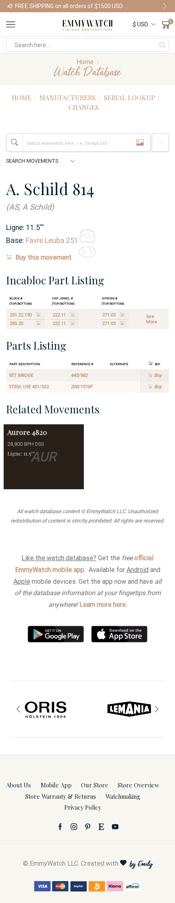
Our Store (94, 785)
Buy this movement (43, 257)
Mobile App (56, 785)
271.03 (109, 315)
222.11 (59, 315)
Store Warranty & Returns (60, 796)
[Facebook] (60, 826)
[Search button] (162, 45)
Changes (83, 107)
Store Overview (138, 785)
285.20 (16, 323)
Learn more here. (103, 604)
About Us (18, 785)
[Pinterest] (88, 826)
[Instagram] (74, 826)
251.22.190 (21, 315)
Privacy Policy (82, 807)
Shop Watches (151, 6)
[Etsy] (101, 826)
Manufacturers (67, 97)
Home (85, 62)
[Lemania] (129, 709)
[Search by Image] (140, 142)
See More (151, 319)
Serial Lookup (129, 97)
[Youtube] (115, 826)
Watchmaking (122, 796)
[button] (10, 6)
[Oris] (45, 709)
